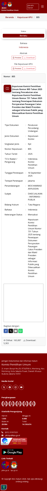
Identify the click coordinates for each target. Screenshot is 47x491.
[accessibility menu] (4, 487)
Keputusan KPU (24, 17)
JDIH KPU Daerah (31, 6)
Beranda (10, 17)
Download (30, 57)
